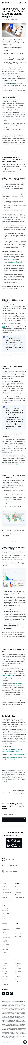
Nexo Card (14, 83)
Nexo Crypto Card (6, 900)
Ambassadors (5, 929)
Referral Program (6, 916)
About (3, 927)
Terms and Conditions (17, 927)
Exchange (4, 894)
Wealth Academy (6, 937)
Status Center (5, 949)
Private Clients (5, 910)
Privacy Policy (18, 931)
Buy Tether (4, 965)
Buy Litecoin (5, 984)
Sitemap (4, 954)
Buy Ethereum (5, 979)
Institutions (17, 889)
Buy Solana (4, 971)
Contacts (4, 952)
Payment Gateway (19, 897)
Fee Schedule (18, 936)
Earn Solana (18, 971)
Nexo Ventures (18, 894)
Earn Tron (17, 979)
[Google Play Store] (14, 845)
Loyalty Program (6, 908)
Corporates (17, 886)
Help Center (4, 947)
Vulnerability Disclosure (5, 941)
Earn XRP (17, 965)
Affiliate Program (6, 918)
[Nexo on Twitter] (3, 993)
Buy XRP (4, 981)
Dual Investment (5, 902)
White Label (18, 892)
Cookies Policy (18, 933)
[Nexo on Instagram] (11, 993)
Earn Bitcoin (18, 963)
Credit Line (4, 897)
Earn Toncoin (18, 968)
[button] (25, 1042)
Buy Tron (4, 968)
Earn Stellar (17, 973)
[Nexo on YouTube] (7, 993)
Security (4, 932)
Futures (3, 905)
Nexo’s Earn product (15, 262)
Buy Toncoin (5, 976)
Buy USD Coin (5, 973)
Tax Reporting (5, 913)
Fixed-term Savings (6, 892)
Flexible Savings (5, 889)
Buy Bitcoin (4, 963)
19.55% (3, 327)
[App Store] (14, 840)
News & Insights (5, 944)
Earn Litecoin (18, 976)
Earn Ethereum (18, 981)
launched (6, 100)
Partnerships (5, 934)
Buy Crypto (4, 886)
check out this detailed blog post (11, 464)
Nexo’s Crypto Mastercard (17, 754)
